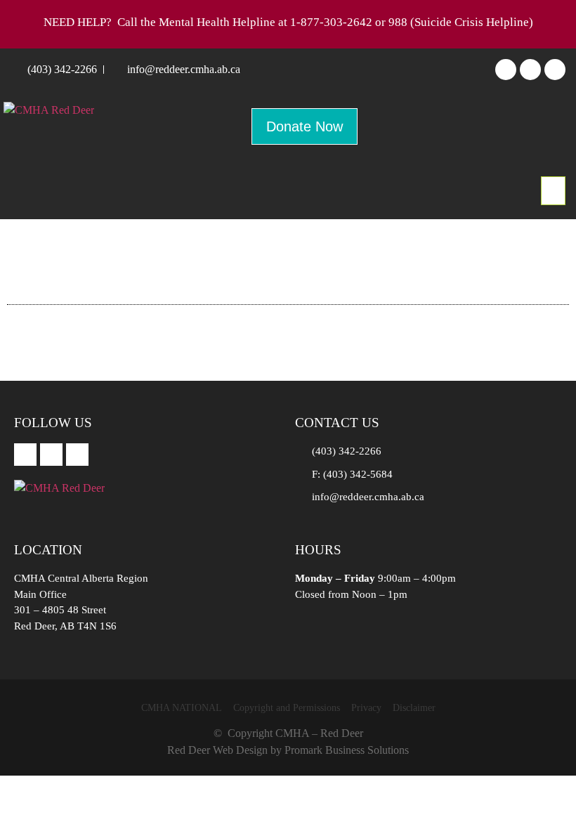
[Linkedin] (554, 69)
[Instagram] (530, 69)
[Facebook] (505, 69)
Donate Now (304, 126)
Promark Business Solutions (346, 750)
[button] (553, 190)
